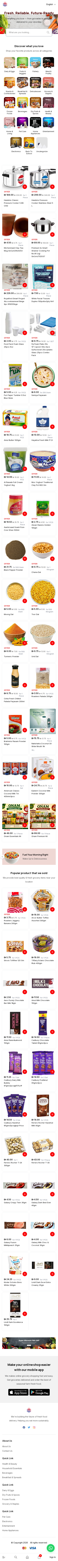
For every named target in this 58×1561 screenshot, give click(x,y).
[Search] (48, 32)
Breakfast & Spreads (11, 1477)
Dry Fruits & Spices (11, 1495)
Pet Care (6, 1517)
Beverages (7, 1473)
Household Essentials (12, 1468)
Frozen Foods (8, 1499)
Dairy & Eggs (8, 1490)
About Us (6, 1446)
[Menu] (3, 1557)
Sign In (53, 1557)
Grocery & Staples (10, 1504)
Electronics (7, 1521)
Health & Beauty (9, 1464)
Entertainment (8, 1526)
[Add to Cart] (25, 186)
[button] (51, 1548)
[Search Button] (15, 1557)
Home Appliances (10, 1530)
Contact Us (7, 1451)
